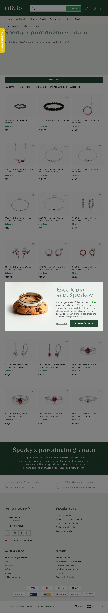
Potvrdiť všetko (84, 323)
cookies (92, 302)
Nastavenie (61, 323)
